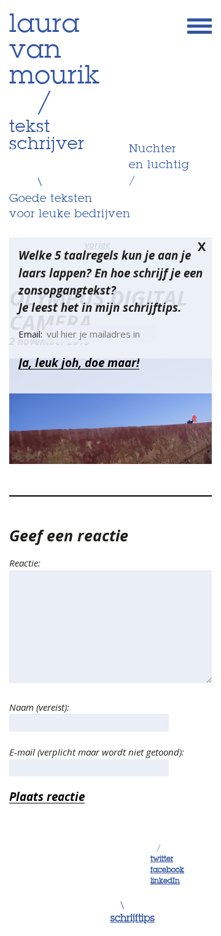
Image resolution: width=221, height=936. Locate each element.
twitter (161, 859)
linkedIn (165, 881)
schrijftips (132, 919)
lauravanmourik (54, 51)
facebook (167, 870)
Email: (31, 334)
